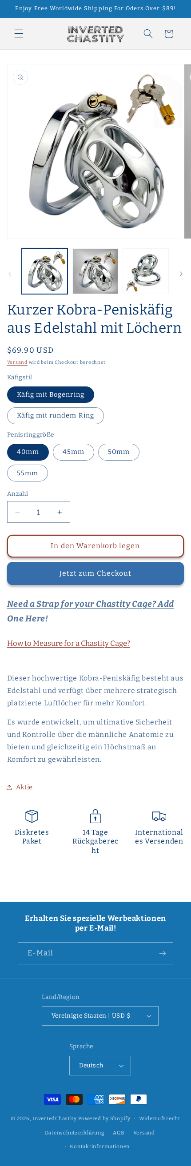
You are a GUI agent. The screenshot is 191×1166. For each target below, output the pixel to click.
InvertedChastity (54, 1118)
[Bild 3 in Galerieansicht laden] (145, 271)
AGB (118, 1133)
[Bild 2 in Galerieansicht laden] (95, 271)
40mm (28, 452)
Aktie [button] (24, 787)
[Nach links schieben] (10, 273)
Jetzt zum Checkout (95, 573)
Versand (17, 362)
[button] (18, 34)
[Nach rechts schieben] (181, 273)
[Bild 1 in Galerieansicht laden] (45, 271)
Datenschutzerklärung (74, 1133)
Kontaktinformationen (100, 1146)
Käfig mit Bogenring (50, 394)
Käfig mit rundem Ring (55, 415)
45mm (73, 452)
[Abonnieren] (162, 953)
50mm (119, 452)
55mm (27, 473)
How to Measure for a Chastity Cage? (68, 643)
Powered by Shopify (104, 1118)
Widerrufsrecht (159, 1118)
